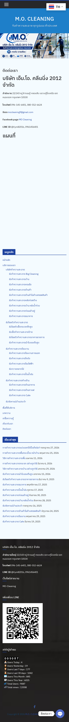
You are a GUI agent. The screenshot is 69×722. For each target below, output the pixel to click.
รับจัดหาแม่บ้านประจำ (16, 401)
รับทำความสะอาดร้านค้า (20, 289)
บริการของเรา (9, 265)
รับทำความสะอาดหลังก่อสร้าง (23, 300)
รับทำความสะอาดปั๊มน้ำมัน (21, 374)
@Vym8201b (17, 572)
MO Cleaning (25, 119)
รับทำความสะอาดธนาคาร (21, 316)
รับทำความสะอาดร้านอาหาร (22, 384)
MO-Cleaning (9, 586)
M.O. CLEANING (34, 18)
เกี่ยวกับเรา (8, 423)
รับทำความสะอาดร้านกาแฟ (21, 390)
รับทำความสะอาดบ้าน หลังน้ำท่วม (24, 305)
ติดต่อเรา (7, 428)
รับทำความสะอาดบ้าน (19, 279)
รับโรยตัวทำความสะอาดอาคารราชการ (26, 337)
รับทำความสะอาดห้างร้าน (17, 380)
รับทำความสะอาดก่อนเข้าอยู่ (22, 310)
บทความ (6, 413)
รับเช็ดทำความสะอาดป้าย (21, 332)
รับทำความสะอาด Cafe (19, 395)
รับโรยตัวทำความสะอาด (17, 322)
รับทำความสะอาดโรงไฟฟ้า (21, 363)
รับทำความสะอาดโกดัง (19, 358)
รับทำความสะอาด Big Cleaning (23, 273)
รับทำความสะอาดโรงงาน (17, 348)
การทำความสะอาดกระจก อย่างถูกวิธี (20, 463)
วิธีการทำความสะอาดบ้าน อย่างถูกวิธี (20, 468)
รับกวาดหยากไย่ (16, 368)
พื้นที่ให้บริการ (9, 407)
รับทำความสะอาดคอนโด (20, 284)
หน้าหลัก (6, 260)
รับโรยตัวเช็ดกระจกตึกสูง (21, 326)
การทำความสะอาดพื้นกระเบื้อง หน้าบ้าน (21, 452)
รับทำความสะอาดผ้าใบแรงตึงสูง (24, 342)
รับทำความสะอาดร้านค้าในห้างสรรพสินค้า (28, 295)
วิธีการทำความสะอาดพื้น (14, 458)
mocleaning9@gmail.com (20, 112)
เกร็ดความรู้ (8, 418)
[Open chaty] (60, 713)
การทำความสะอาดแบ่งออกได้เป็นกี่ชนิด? (21, 447)
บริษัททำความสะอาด (15, 269)
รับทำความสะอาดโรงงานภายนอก (24, 353)
